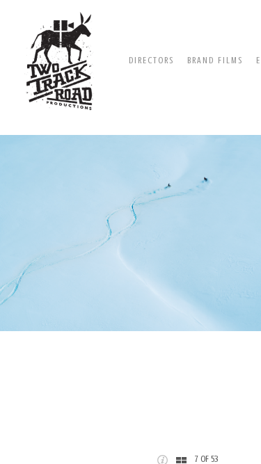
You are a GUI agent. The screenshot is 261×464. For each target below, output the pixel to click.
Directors (151, 60)
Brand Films (215, 60)
